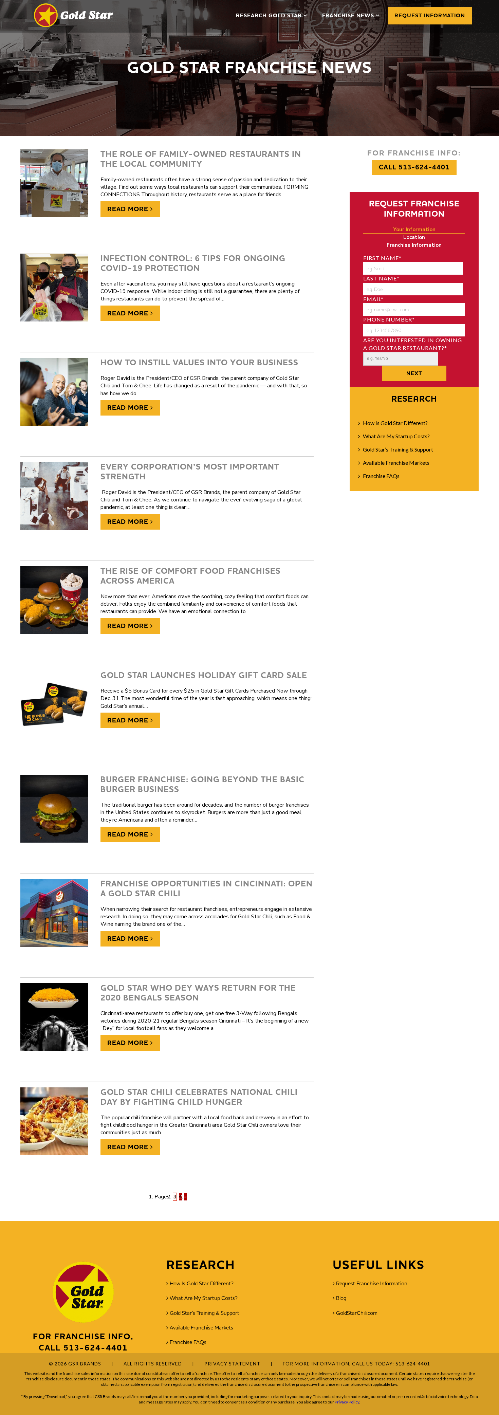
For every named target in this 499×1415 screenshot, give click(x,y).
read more (128, 209)
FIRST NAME (382, 258)
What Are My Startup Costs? (396, 436)
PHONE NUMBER (389, 319)
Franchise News (348, 15)
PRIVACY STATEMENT (232, 1363)
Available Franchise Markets (396, 462)
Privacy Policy (347, 1401)
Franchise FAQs (381, 476)
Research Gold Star (269, 15)
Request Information (429, 15)
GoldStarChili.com (356, 1312)
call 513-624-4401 (414, 167)
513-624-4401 (95, 1347)
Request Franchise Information (371, 1283)
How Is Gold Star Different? (395, 423)
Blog (341, 1297)
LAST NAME (381, 278)
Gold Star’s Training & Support (398, 449)
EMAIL (373, 299)
